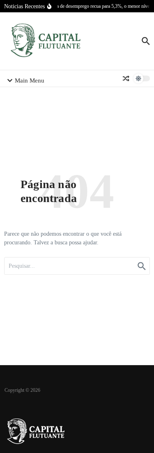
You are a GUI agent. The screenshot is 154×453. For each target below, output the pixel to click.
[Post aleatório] (126, 78)
